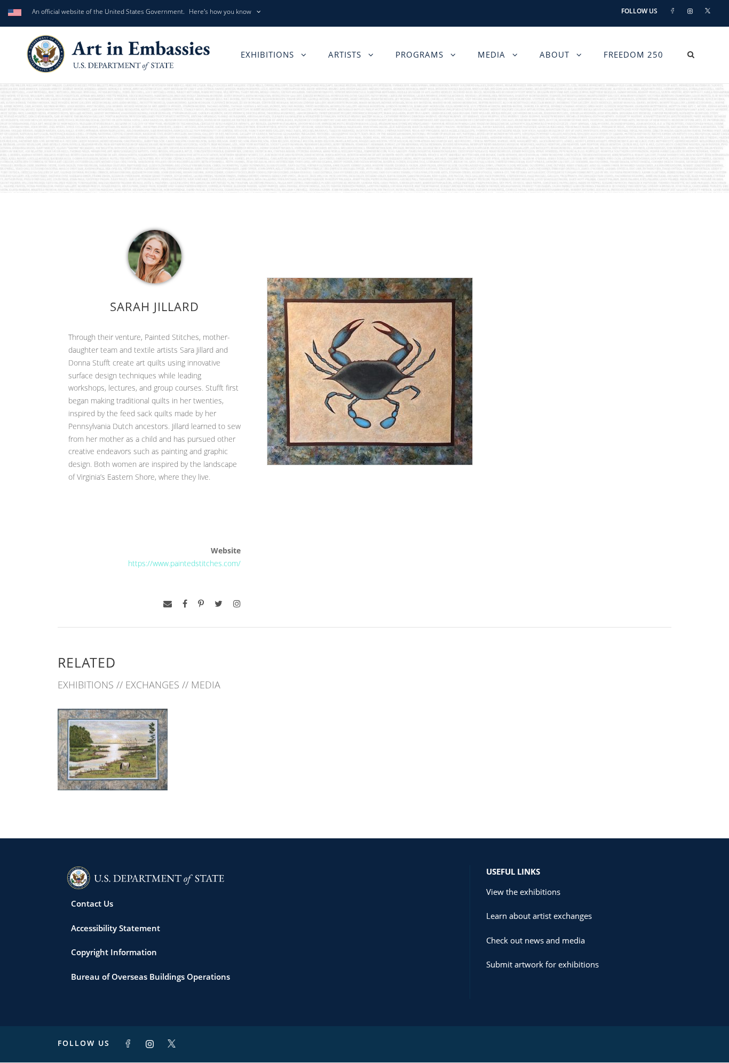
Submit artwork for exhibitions (542, 964)
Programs (419, 54)
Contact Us (92, 903)
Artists (344, 54)
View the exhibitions (523, 891)
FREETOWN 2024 (113, 766)
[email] (167, 604)
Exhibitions (267, 54)
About (554, 54)
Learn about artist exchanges (539, 915)
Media (491, 54)
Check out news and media (535, 940)
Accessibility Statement (115, 928)
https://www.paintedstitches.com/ (184, 563)
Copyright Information (114, 952)
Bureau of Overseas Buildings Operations (150, 976)
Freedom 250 (633, 54)
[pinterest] (201, 604)
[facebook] (185, 604)
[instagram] (237, 604)
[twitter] (219, 604)
